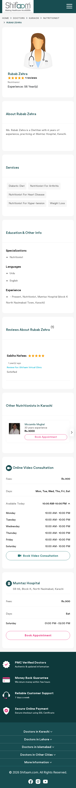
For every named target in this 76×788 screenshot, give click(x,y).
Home (5, 18)
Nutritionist (51, 18)
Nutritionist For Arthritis (44, 186)
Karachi (34, 18)
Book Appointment (46, 437)
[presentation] (72, 432)
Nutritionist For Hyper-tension (26, 203)
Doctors (19, 18)
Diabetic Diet (17, 186)
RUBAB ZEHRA (14, 22)
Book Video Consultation (40, 555)
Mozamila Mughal (35, 424)
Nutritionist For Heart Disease (26, 194)
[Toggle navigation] (70, 6)
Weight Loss (57, 203)
